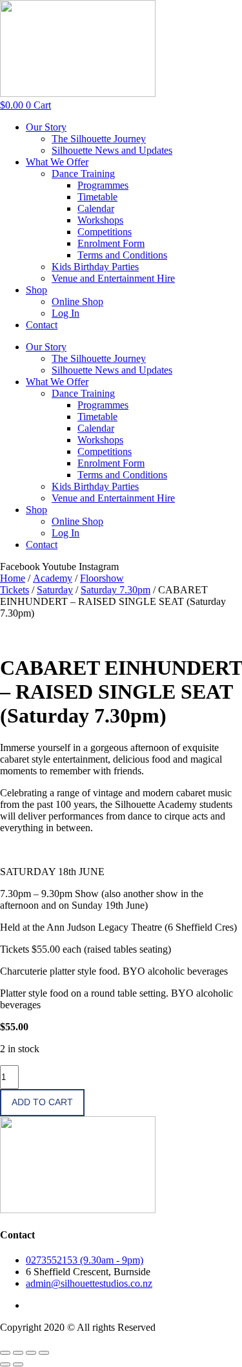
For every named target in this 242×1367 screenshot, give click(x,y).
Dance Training (83, 173)
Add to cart (42, 1102)
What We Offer (57, 161)
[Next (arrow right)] (18, 1364)
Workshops (100, 220)
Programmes (102, 185)
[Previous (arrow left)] (5, 1364)
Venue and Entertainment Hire (113, 278)
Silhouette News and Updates (112, 150)
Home (12, 578)
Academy (52, 578)
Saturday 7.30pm (115, 589)
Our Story (46, 127)
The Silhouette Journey (99, 138)
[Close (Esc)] (44, 1353)
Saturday (55, 589)
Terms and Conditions (122, 254)
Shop (36, 289)
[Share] (31, 1353)
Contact (41, 324)
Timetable (97, 196)
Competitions (104, 231)
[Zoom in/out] (5, 1353)
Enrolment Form (111, 243)
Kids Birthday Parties (95, 266)
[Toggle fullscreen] (18, 1353)
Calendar (95, 208)
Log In (65, 313)
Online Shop (77, 301)
